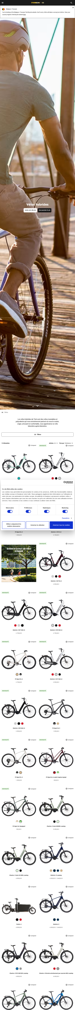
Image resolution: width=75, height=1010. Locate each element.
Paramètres (65, 518)
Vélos (6, 412)
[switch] (28, 511)
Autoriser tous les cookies (61, 525)
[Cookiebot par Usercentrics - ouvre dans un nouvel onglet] (65, 482)
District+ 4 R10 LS (56, 532)
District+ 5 (56, 924)
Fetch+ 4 (18, 924)
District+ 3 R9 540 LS (56, 630)
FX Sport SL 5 (56, 728)
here (24, 14)
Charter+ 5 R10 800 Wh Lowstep (19, 973)
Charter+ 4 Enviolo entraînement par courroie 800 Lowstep (56, 973)
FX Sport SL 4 (19, 532)
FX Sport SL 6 (19, 679)
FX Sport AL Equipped (19, 826)
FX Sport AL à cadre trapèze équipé (56, 777)
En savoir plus (44, 210)
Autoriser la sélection (37, 525)
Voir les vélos (30, 210)
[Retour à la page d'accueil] (2, 412)
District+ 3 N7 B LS (56, 581)
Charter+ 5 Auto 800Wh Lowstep (56, 826)
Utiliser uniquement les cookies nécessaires (13, 525)
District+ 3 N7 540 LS (19, 630)
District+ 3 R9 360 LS (19, 728)
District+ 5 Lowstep (56, 875)
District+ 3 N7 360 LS (56, 679)
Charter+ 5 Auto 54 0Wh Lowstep (18, 875)
